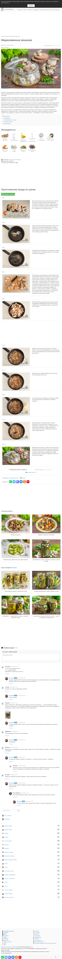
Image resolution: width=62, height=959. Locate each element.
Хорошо (31, 5)
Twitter (5, 937)
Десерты (32, 848)
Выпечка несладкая (32, 856)
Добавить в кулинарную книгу (11, 478)
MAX (5, 934)
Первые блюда (32, 826)
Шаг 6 (3, 345)
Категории (7, 819)
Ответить (7, 673)
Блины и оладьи (32, 889)
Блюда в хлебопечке (32, 878)
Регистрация (56, 9)
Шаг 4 (3, 272)
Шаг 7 (3, 370)
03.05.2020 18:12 (15, 731)
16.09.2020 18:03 (13, 687)
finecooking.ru (9, 9)
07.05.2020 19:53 (21, 740)
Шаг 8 (3, 394)
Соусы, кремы (32, 841)
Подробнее (6, 2)
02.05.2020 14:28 (29, 801)
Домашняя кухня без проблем (8, 947)
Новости (25, 9)
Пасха (32, 867)
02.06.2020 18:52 (21, 722)
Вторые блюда (32, 829)
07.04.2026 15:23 (21, 678)
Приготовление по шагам (10, 120)
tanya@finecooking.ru (9, 931)
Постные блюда (17, 159)
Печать (23, 478)
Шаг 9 (3, 419)
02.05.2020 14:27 (21, 757)
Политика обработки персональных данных (45, 943)
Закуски (7, 36)
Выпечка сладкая (32, 852)
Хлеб (32, 882)
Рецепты (30, 9)
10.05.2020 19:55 (22, 765)
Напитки (32, 844)
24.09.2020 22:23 (21, 695)
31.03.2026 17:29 (14, 666)
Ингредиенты (36, 9)
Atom (5, 943)
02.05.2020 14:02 (14, 747)
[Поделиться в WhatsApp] (10, 481)
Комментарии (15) (31, 472)
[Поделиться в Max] (17, 481)
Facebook (6, 935)
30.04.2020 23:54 (13, 774)
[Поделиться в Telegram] (14, 481)
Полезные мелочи (32, 897)
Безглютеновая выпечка (32, 859)
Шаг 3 (3, 247)
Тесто (32, 886)
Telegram (6, 932)
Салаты (32, 837)
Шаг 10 (4, 444)
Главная (3, 36)
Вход (51, 9)
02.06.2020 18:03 (13, 703)
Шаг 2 (3, 222)
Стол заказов (8, 815)
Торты (32, 863)
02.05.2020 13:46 (25, 793)
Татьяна (7, 47)
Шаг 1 (3, 197)
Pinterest (6, 938)
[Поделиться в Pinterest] (28, 481)
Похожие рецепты (8, 121)
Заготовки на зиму (32, 871)
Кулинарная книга (44, 9)
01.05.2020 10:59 (21, 783)
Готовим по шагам (8, 194)
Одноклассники (7, 941)
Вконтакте (6, 940)
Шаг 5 (3, 298)
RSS (5, 944)
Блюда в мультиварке (32, 874)
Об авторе (19, 9)
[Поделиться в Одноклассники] (24, 481)
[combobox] (9, 810)
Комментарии (7, 123)
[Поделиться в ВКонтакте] (21, 481)
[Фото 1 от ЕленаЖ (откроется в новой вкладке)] (8, 715)
